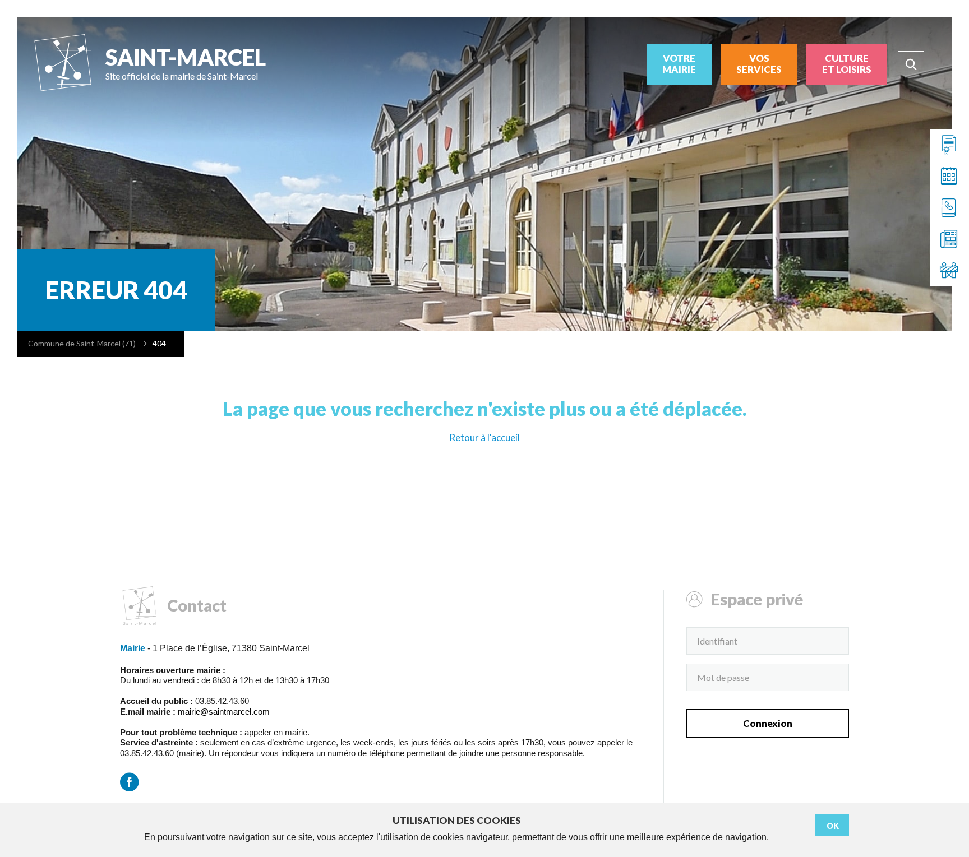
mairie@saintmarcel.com (224, 711)
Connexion (767, 723)
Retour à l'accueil (484, 437)
